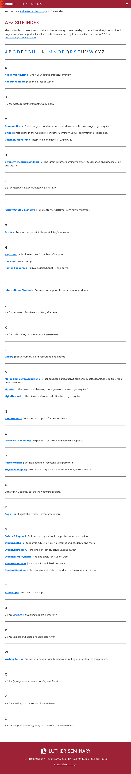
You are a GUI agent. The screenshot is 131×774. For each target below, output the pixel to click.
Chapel (9, 132)
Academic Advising (16, 74)
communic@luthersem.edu (20, 37)
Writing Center (14, 659)
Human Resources (16, 268)
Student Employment (18, 556)
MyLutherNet (13, 396)
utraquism (18, 614)
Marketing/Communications (22, 379)
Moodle (9, 389)
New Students (13, 418)
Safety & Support (15, 536)
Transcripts (12, 592)
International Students (19, 290)
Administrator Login (65, 764)
